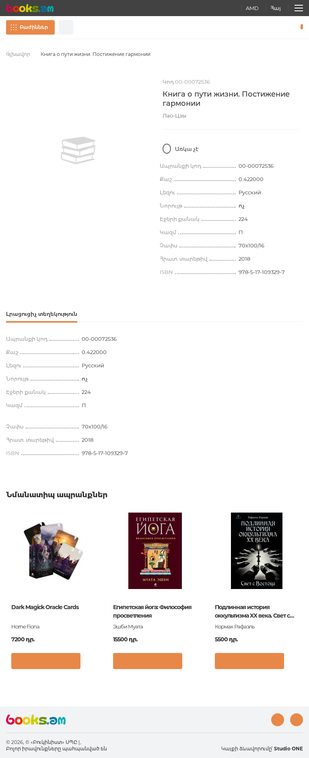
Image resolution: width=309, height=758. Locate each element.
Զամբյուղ (300, 27)
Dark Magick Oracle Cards (44, 607)
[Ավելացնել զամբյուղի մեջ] (45, 661)
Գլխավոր (18, 54)
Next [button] (299, 572)
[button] (92, 663)
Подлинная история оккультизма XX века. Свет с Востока (252, 612)
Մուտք (267, 27)
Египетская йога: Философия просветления (152, 611)
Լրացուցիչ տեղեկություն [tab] (41, 314)
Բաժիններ (34, 27)
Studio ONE (288, 749)
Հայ (275, 8)
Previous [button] (10, 572)
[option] (78, 150)
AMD (252, 8)
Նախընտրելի (281, 27)
